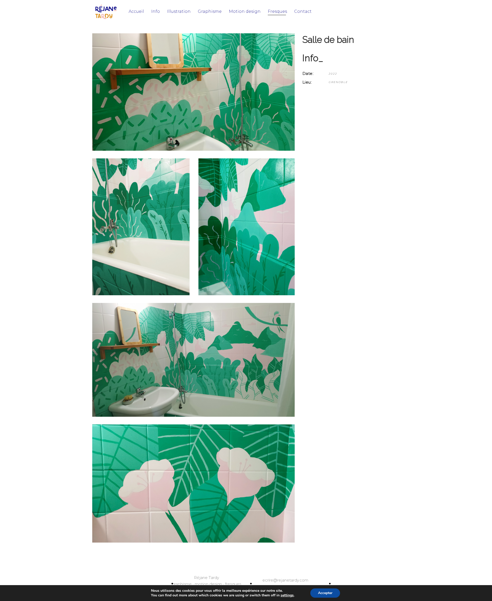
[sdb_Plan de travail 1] (193, 92)
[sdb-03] (193, 483)
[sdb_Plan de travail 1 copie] (193, 226)
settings (287, 595)
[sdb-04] (193, 360)
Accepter (325, 592)
